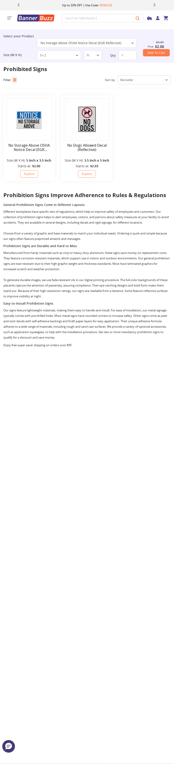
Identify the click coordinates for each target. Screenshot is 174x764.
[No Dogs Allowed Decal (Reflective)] (87, 119)
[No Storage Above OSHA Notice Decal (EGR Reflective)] (29, 119)
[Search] (137, 18)
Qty (113, 55)
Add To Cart (156, 52)
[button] (8, 746)
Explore (29, 174)
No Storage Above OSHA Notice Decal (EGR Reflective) (81, 43)
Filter (7, 80)
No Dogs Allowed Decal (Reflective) (87, 147)
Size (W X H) (12, 55)
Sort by (110, 80)
